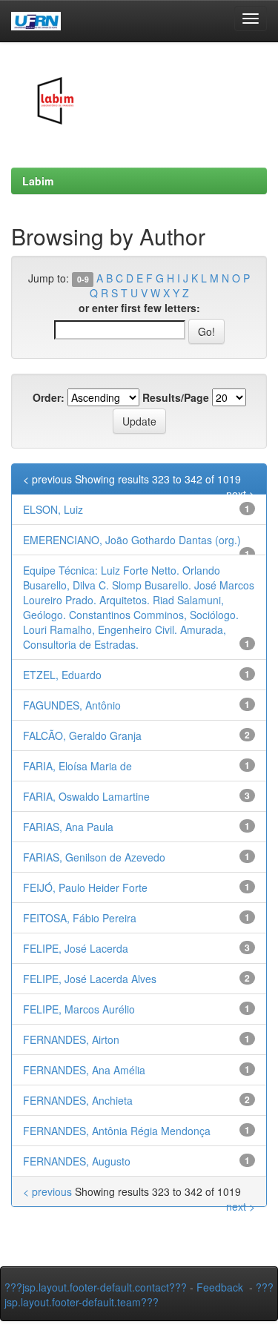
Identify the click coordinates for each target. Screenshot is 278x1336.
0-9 (83, 279)
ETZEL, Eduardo (62, 674)
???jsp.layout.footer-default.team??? (139, 1294)
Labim (37, 180)
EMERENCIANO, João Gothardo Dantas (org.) (132, 539)
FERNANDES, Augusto (76, 1161)
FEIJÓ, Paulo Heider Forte (85, 887)
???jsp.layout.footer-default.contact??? (95, 1287)
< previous (47, 479)
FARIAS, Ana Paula (68, 826)
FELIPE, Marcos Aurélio (79, 1009)
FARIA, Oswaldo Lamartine (86, 796)
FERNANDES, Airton (71, 1039)
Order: (48, 397)
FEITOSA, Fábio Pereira (79, 917)
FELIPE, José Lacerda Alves (89, 978)
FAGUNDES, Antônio (72, 705)
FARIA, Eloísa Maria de (77, 765)
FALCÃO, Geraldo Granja (82, 735)
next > (240, 493)
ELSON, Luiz (53, 509)
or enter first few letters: (139, 307)
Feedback (219, 1287)
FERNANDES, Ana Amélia (84, 1069)
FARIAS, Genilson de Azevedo (94, 857)
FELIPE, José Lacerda (75, 948)
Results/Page (175, 397)
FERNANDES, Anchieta (78, 1100)
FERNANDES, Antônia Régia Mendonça (117, 1130)
